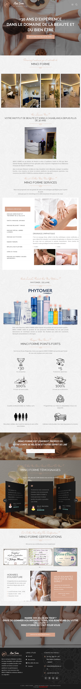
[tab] (17, 209)
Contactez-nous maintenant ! (40, 37)
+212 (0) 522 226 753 (53, 673)
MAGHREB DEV (43, 687)
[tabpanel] (56, 234)
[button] (5, 500)
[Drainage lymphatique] (44, 257)
